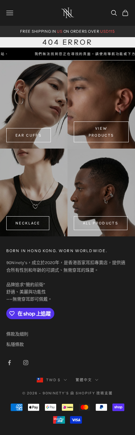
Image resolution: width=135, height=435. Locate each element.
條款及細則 (17, 334)
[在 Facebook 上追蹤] (9, 362)
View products (101, 131)
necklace (27, 223)
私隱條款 (15, 344)
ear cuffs (28, 135)
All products (100, 223)
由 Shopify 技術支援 (91, 393)
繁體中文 (84, 380)
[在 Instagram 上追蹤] (26, 362)
